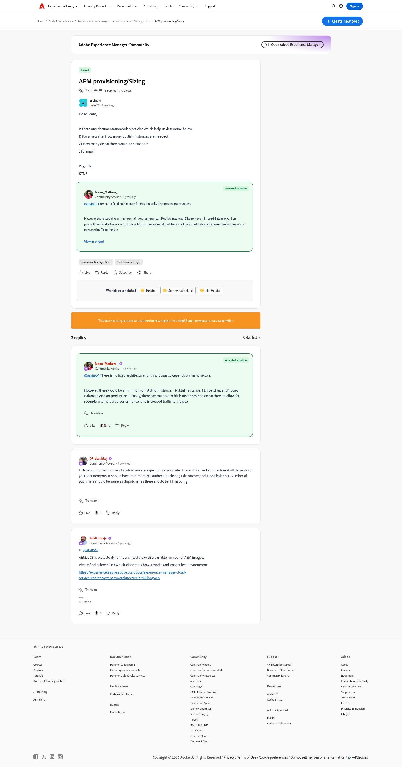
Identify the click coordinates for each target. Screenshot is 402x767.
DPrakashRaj (98, 458)
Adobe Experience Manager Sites (132, 21)
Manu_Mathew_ (106, 192)
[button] (342, 21)
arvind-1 (95, 100)
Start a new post (196, 320)
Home (40, 21)
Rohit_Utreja (98, 538)
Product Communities (60, 21)
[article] (165, 395)
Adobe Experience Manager (93, 21)
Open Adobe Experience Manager (295, 44)
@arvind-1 (90, 204)
